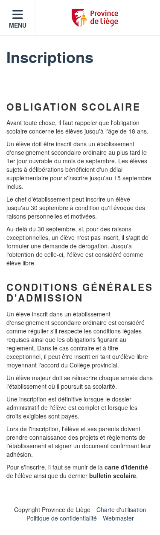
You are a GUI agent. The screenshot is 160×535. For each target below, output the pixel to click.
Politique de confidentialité (61, 518)
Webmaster (118, 518)
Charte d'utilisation (121, 509)
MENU (17, 25)
